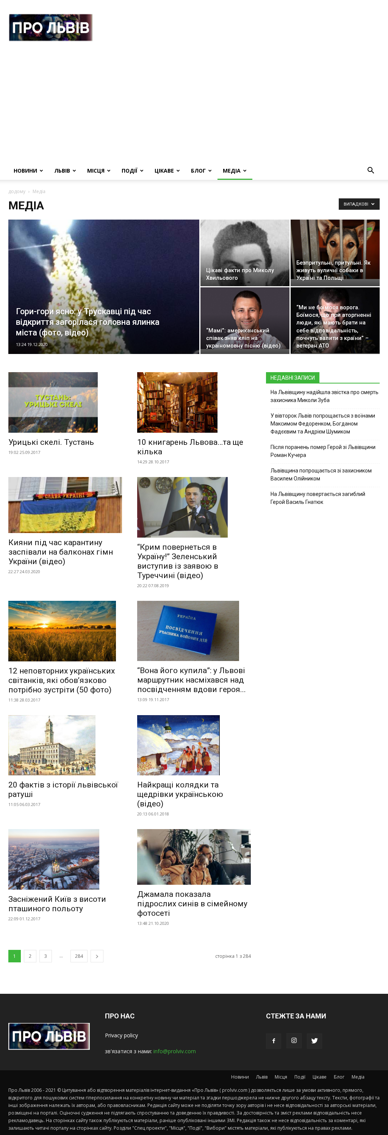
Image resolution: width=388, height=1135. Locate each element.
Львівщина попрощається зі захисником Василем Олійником (321, 475)
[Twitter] (314, 1041)
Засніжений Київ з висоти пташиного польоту (57, 904)
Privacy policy (121, 1035)
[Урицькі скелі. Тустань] (65, 402)
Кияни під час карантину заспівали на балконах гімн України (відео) (60, 552)
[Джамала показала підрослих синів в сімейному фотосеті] (194, 857)
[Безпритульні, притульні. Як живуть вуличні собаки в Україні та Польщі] (335, 249)
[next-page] (97, 956)
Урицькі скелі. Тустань (51, 442)
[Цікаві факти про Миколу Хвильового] (244, 279)
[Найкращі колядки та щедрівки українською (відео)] (194, 745)
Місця (96, 170)
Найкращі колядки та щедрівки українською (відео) (180, 794)
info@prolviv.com (174, 1051)
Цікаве (164, 170)
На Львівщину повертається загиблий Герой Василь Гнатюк (318, 498)
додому (16, 191)
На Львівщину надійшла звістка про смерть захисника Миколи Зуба (325, 396)
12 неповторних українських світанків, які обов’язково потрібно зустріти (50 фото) (61, 680)
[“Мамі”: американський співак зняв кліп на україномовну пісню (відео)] (244, 318)
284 (79, 956)
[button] (370, 171)
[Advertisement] (194, 105)
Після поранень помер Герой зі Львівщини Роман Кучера (323, 451)
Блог (198, 170)
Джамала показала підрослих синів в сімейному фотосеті (192, 904)
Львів (62, 170)
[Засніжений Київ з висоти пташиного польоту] (65, 859)
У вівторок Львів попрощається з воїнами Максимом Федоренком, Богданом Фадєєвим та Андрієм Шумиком (323, 424)
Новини (25, 170)
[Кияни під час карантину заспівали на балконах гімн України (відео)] (65, 505)
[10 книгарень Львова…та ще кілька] (194, 402)
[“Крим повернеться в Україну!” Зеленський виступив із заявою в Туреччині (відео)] (194, 507)
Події (130, 170)
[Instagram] (294, 1040)
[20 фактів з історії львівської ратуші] (65, 745)
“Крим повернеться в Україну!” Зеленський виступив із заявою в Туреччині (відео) (177, 561)
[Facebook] (273, 1041)
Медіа (232, 170)
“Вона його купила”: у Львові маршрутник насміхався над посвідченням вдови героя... (191, 680)
